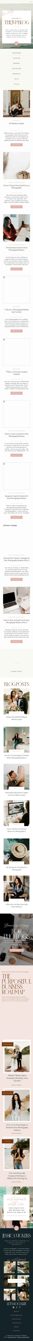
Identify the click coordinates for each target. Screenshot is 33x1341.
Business (16, 306)
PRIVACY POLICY (12, 1337)
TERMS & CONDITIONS (23, 1337)
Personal (16, 120)
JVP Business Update (16, 123)
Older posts (16, 671)
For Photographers (16, 182)
